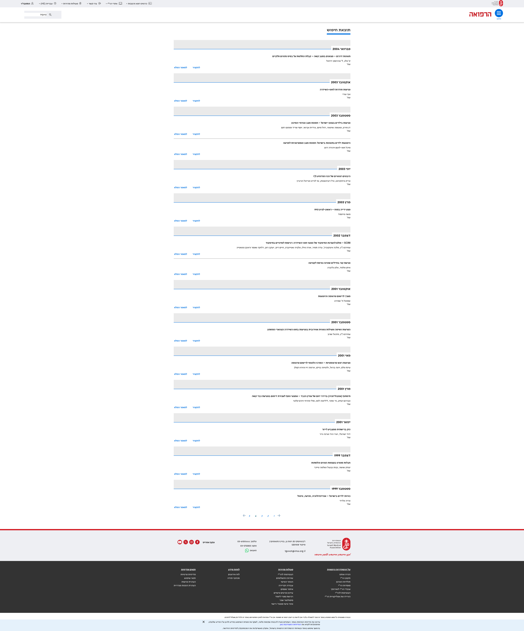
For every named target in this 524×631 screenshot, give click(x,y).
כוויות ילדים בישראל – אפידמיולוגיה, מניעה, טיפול (323, 496)
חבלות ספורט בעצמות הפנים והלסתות (330, 463)
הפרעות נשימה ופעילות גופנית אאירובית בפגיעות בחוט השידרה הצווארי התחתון (308, 329)
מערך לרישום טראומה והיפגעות (334, 296)
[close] (203, 623)
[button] (139, 3)
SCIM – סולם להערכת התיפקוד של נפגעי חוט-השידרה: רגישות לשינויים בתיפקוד (308, 243)
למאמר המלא (180, 67)
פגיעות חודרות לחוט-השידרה (335, 89)
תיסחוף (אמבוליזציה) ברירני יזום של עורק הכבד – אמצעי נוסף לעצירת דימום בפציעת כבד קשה (301, 396)
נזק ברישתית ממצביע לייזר (336, 429)
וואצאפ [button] (253, 550)
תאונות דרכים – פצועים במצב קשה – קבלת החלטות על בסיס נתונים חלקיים (311, 56)
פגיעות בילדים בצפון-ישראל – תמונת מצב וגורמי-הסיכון (320, 123)
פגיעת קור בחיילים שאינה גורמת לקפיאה (329, 263)
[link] (497, 3)
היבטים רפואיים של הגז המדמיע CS (331, 176)
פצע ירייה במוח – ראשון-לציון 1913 (332, 209)
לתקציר (196, 67)
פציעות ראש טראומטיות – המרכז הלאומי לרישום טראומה (320, 363)
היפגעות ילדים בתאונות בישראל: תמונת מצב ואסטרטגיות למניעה (316, 143)
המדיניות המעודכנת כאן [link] (290, 624)
